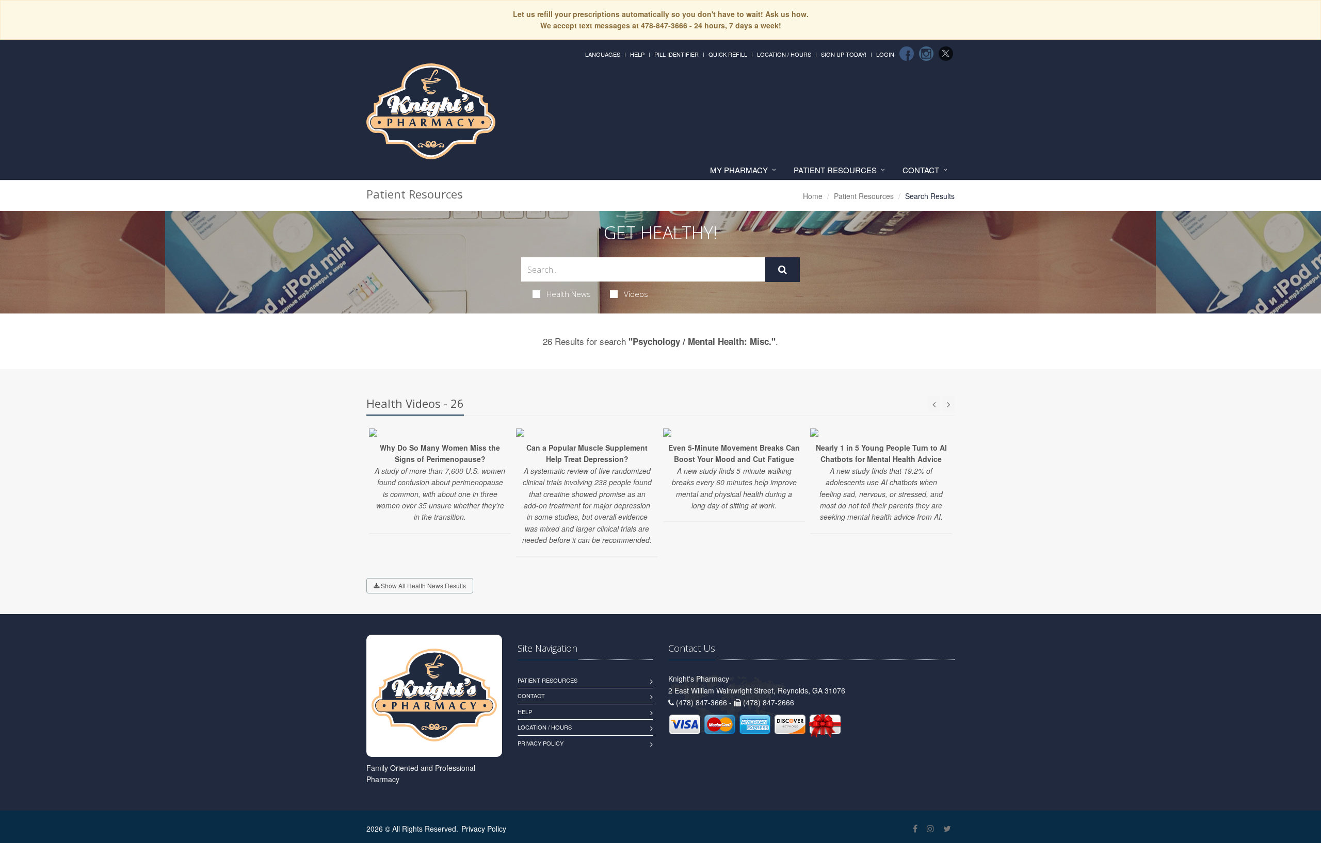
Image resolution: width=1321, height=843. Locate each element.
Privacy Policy (540, 743)
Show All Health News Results (422, 585)
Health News (568, 294)
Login (885, 54)
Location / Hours (784, 54)
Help (637, 54)
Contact (921, 169)
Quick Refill (727, 54)
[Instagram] (926, 53)
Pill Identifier (676, 54)
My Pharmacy (739, 169)
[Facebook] (906, 53)
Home (813, 196)
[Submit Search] (782, 269)
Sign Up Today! (843, 54)
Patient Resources (835, 169)
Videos (636, 294)
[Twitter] (946, 53)
